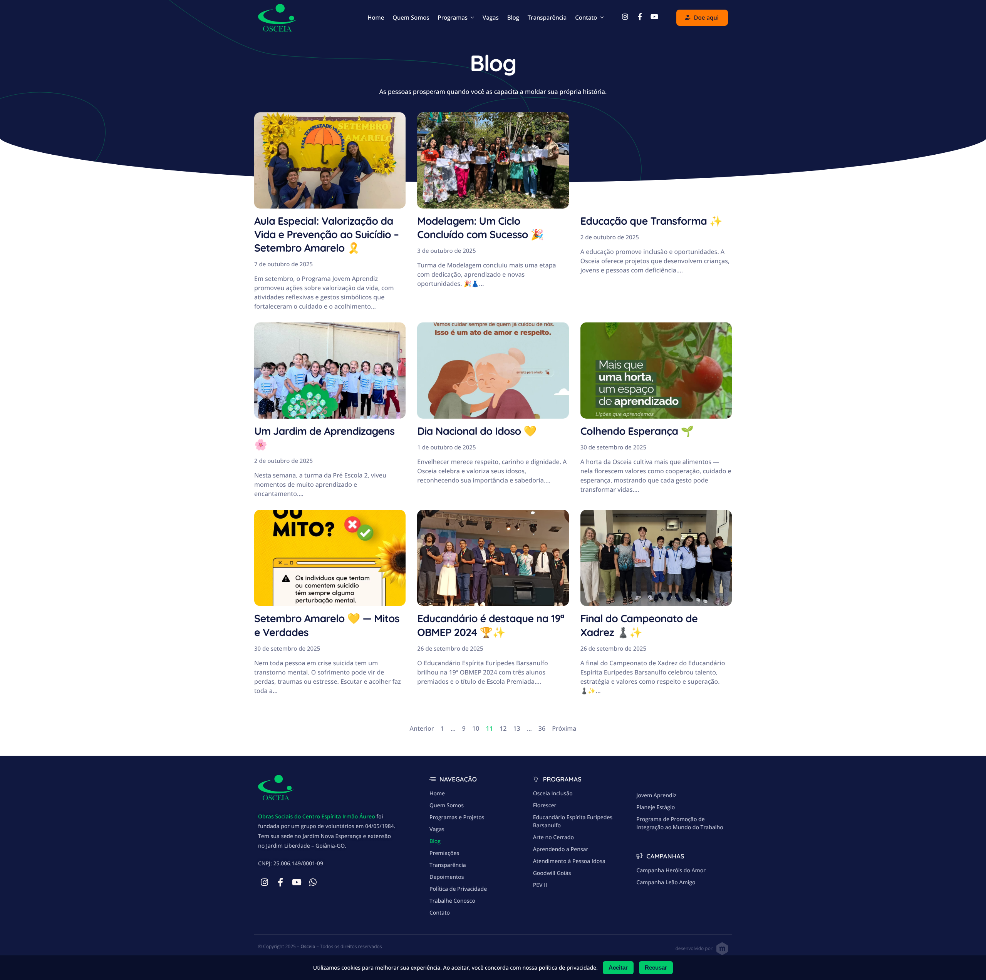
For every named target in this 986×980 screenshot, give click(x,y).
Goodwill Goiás (552, 873)
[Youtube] (296, 882)
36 (541, 728)
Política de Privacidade (458, 889)
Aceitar (618, 967)
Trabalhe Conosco (452, 901)
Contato (586, 18)
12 (503, 728)
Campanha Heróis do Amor (671, 870)
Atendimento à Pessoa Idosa (569, 861)
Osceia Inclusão (553, 793)
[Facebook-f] (280, 882)
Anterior (422, 728)
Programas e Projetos (457, 817)
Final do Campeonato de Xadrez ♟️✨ (639, 625)
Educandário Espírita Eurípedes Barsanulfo (572, 821)
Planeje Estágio (655, 807)
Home (375, 18)
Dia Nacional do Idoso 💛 (476, 430)
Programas (453, 18)
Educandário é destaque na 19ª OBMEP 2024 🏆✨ (490, 625)
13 (516, 728)
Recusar (656, 967)
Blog (513, 18)
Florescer (545, 805)
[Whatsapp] (313, 882)
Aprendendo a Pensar (561, 849)
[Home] (277, 17)
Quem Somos (410, 18)
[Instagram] (264, 882)
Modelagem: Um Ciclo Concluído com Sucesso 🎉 (480, 227)
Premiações (444, 853)
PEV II (540, 885)
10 (475, 728)
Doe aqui (706, 18)
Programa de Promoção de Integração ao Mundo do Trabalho (679, 823)
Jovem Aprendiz (656, 795)
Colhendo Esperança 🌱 (637, 430)
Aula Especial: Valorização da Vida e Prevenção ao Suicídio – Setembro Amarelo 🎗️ (326, 234)
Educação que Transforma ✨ (651, 220)
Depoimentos (446, 877)
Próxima (564, 728)
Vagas (491, 18)
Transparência (547, 18)
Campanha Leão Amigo (665, 882)
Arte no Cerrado (553, 837)
